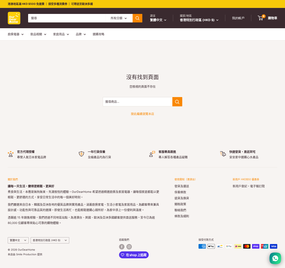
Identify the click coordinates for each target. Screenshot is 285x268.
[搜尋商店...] (177, 101)
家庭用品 (59, 34)
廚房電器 (13, 34)
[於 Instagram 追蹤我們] (129, 246)
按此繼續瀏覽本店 (142, 114)
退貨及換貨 (181, 198)
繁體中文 (15, 240)
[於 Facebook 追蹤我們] (121, 246)
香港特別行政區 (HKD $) (46, 240)
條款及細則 (181, 216)
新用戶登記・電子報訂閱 (249, 186)
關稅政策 (180, 204)
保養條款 (180, 192)
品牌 (79, 34)
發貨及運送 (181, 186)
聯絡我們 (180, 210)
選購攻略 (98, 34)
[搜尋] (137, 18)
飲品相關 (36, 34)
